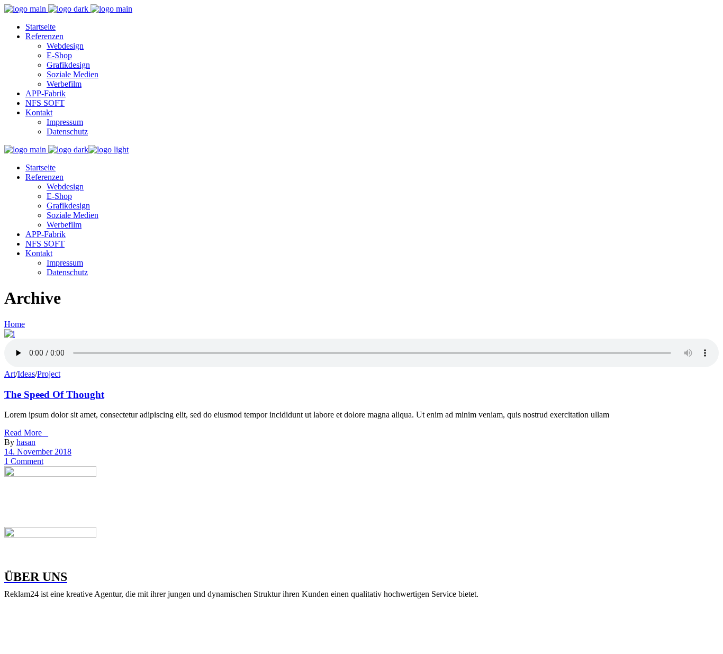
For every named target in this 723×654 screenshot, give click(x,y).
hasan (25, 442)
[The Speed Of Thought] (9, 333)
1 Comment (23, 461)
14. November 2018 (37, 451)
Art (9, 373)
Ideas (26, 373)
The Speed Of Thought (54, 394)
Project (48, 373)
